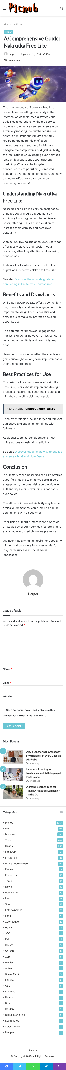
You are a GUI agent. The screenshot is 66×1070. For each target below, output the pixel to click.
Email (7, 682)
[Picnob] (23, 8)
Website (7, 696)
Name (7, 669)
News (8, 886)
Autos (8, 968)
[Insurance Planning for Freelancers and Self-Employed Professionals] (13, 774)
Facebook (11, 991)
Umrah (9, 997)
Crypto (9, 945)
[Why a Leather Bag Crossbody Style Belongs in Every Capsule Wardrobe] (13, 757)
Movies (9, 962)
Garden (9, 1009)
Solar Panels (12, 1026)
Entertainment (13, 910)
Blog (7, 828)
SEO (7, 933)
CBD (7, 985)
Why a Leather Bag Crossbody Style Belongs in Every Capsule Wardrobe (43, 755)
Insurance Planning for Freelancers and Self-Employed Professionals (43, 773)
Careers (9, 950)
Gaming (9, 927)
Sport (8, 904)
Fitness (9, 979)
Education (11, 875)
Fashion (9, 869)
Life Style (10, 851)
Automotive (12, 921)
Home (10, 24)
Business (10, 834)
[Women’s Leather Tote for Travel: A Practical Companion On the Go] (13, 792)
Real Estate (12, 892)
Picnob (19, 24)
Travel (8, 880)
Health (9, 845)
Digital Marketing (15, 1014)
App (7, 956)
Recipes (9, 1032)
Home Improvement (17, 863)
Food (8, 915)
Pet (7, 939)
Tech (8, 840)
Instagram (11, 857)
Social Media (12, 974)
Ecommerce (12, 1020)
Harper (12, 54)
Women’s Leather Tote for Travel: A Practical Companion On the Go (43, 790)
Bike (7, 1003)
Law (7, 898)
